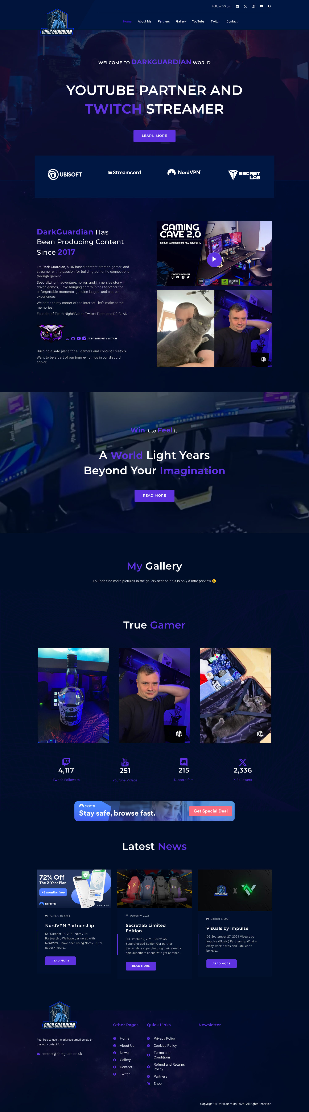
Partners (164, 21)
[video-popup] (214, 259)
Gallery (181, 21)
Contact (232, 21)
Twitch (215, 21)
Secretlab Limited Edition (146, 928)
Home (127, 21)
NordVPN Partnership (69, 925)
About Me (144, 21)
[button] (161, 329)
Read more (60, 960)
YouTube (198, 21)
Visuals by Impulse (227, 928)
